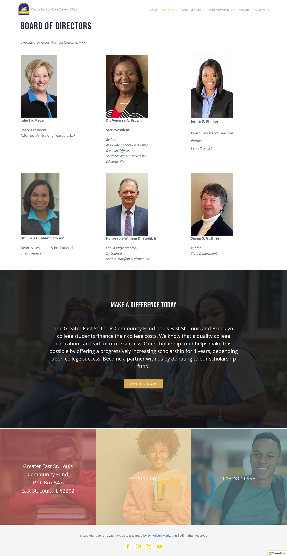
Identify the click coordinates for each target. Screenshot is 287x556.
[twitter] (149, 546)
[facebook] (128, 546)
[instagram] (138, 546)
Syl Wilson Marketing (162, 536)
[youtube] (159, 546)
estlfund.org (143, 478)
